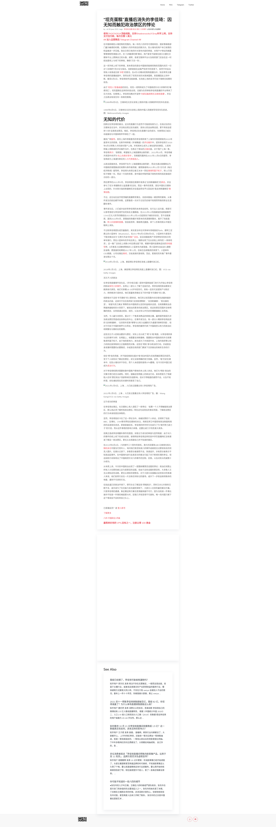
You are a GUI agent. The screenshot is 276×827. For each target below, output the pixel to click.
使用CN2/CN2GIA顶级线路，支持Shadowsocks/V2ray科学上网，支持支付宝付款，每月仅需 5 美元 (138, 34)
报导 (113, 139)
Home (162, 5)
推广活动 (134, 237)
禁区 (138, 29)
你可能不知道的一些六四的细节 (125, 781)
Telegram (180, 5)
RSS (170, 5)
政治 (134, 29)
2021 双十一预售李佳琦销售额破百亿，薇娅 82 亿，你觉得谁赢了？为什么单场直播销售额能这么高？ (137, 703)
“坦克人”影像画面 (114, 87)
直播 (130, 29)
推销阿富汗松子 (155, 170)
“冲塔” (121, 72)
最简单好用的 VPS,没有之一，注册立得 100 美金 (127, 522)
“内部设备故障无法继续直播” (152, 94)
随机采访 (107, 448)
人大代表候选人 (131, 159)
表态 (163, 182)
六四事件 (143, 29)
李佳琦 (126, 29)
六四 (105, 518)
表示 (111, 152)
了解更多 (107, 513)
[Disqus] (138, 570)
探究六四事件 (115, 286)
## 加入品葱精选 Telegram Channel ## (122, 39)
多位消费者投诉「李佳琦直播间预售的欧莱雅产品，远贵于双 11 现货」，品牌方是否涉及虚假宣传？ (138, 755)
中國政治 (112, 518)
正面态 (147, 149)
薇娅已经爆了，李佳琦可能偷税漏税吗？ (129, 680)
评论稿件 (148, 142)
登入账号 (121, 508)
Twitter (191, 5)
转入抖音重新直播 (115, 222)
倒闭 (125, 253)
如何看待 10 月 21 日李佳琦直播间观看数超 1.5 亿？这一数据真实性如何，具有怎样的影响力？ (137, 727)
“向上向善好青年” (124, 155)
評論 (118, 518)
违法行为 (111, 365)
